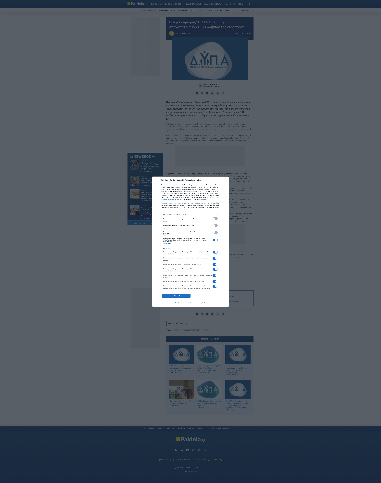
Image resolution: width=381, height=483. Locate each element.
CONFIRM (176, 296)
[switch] (215, 218)
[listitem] (190, 214)
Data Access (190, 303)
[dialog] (190, 241)
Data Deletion (179, 303)
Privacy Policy (201, 303)
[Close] (225, 180)
